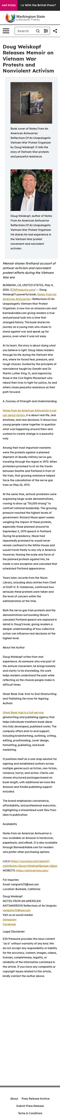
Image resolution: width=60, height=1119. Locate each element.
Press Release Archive (36, 1098)
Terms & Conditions (30, 1113)
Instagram (9, 919)
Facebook (9, 924)
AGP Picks (9, 5)
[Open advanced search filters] (46, 31)
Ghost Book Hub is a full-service (23, 712)
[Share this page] (55, 31)
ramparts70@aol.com (16, 910)
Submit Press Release (30, 1106)
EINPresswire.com (22, 289)
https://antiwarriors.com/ (32, 870)
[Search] (38, 31)
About (14, 1098)
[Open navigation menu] (6, 31)
